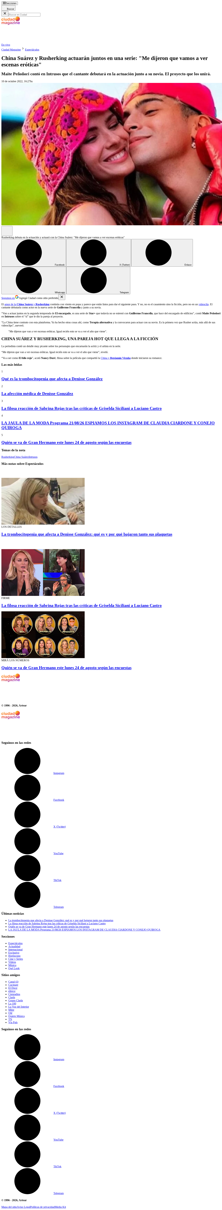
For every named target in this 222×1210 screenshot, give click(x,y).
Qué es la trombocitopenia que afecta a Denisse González (52, 379)
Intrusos (33, 456)
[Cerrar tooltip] (61, 297)
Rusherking (7, 456)
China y (116, 358)
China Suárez (21, 456)
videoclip (204, 304)
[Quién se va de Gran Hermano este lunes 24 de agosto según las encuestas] (111, 635)
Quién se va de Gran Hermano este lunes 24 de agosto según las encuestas (66, 442)
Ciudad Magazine (11, 49)
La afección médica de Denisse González (37, 393)
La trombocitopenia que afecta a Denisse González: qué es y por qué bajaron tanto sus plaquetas (86, 534)
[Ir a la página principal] (27, 41)
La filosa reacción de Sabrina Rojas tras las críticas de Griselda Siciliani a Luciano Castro (81, 408)
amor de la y (27, 304)
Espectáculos (32, 49)
